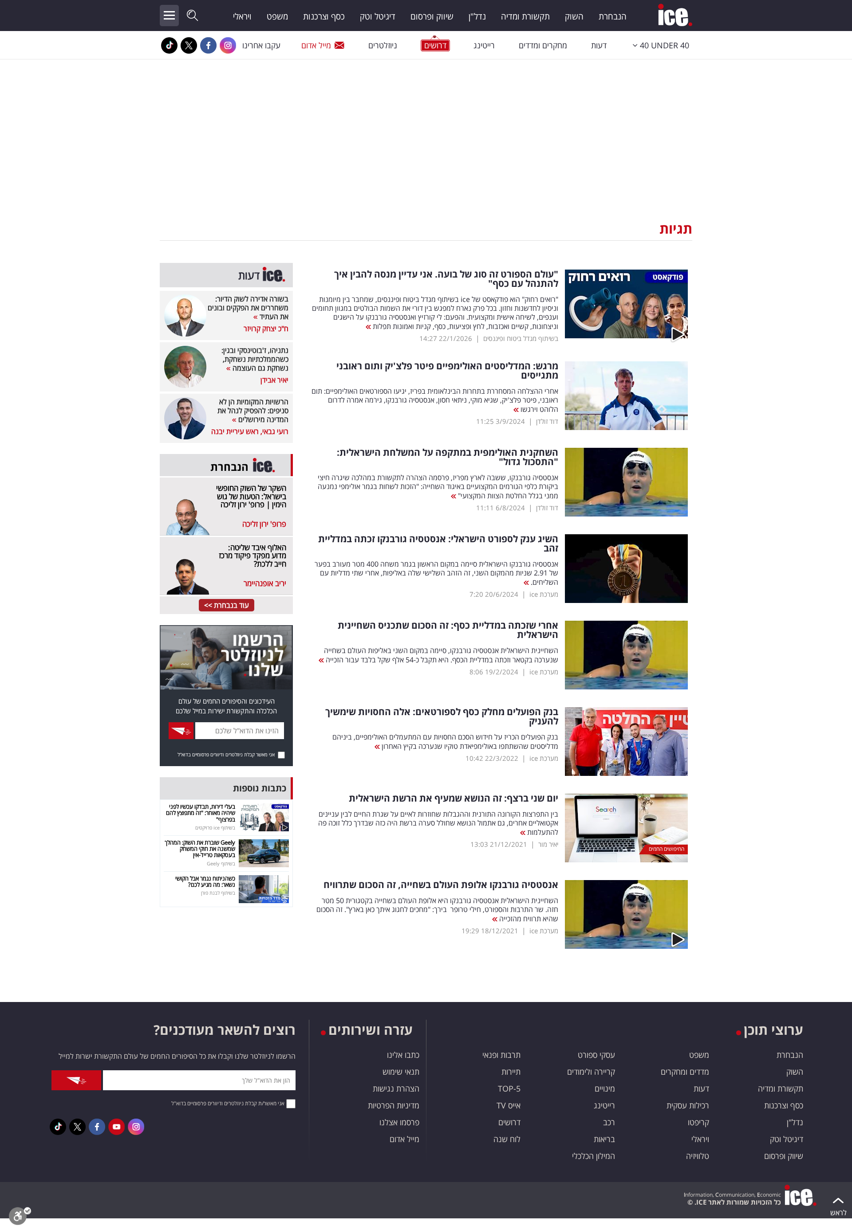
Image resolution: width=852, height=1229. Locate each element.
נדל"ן (477, 16)
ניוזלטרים (382, 45)
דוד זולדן (547, 421)
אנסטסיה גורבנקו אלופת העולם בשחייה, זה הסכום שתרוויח (440, 884)
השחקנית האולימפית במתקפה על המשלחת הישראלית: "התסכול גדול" (447, 457)
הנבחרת (613, 16)
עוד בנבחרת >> (226, 605)
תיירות (511, 1071)
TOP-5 (509, 1088)
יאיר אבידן (274, 380)
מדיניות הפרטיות (393, 1105)
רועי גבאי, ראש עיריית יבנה (249, 431)
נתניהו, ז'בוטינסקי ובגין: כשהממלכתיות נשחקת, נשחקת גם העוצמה (254, 359)
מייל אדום (316, 45)
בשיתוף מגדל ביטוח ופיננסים (520, 338)
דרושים (509, 1122)
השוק (574, 16)
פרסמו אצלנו (399, 1122)
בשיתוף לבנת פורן (218, 892)
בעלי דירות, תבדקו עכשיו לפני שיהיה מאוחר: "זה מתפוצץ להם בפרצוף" (200, 812)
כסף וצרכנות (324, 16)
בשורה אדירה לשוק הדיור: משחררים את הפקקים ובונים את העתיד (248, 307)
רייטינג (484, 45)
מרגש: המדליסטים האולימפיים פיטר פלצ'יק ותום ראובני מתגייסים (447, 370)
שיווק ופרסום (432, 16)
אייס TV (509, 1105)
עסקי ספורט (596, 1054)
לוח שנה (507, 1139)
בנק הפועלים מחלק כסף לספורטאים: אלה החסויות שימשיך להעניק (441, 716)
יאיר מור (548, 844)
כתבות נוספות (259, 788)
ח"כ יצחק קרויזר (266, 328)
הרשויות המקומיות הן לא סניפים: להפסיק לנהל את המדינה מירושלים (252, 410)
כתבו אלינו (403, 1054)
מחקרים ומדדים (543, 45)
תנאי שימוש (401, 1071)
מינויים (605, 1088)
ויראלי (242, 16)
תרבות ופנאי (501, 1054)
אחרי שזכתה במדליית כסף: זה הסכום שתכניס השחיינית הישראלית (448, 630)
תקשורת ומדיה (525, 16)
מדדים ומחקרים (685, 1071)
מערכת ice (543, 594)
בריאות (604, 1139)
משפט (277, 16)
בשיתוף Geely (221, 863)
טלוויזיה (697, 1156)
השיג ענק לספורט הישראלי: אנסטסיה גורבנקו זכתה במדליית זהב (438, 543)
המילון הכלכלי (593, 1156)
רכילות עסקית (688, 1105)
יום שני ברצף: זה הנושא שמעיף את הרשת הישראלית (453, 798)
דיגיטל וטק (377, 16)
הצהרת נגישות (396, 1088)
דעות (599, 45)
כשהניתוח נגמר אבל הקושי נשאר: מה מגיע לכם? (205, 881)
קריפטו (698, 1122)
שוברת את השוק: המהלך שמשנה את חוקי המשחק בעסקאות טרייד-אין (200, 848)
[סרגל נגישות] (20, 1218)
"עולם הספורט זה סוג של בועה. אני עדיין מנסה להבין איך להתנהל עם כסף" (446, 279)
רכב (609, 1122)
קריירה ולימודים (591, 1071)
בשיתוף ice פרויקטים (215, 827)
